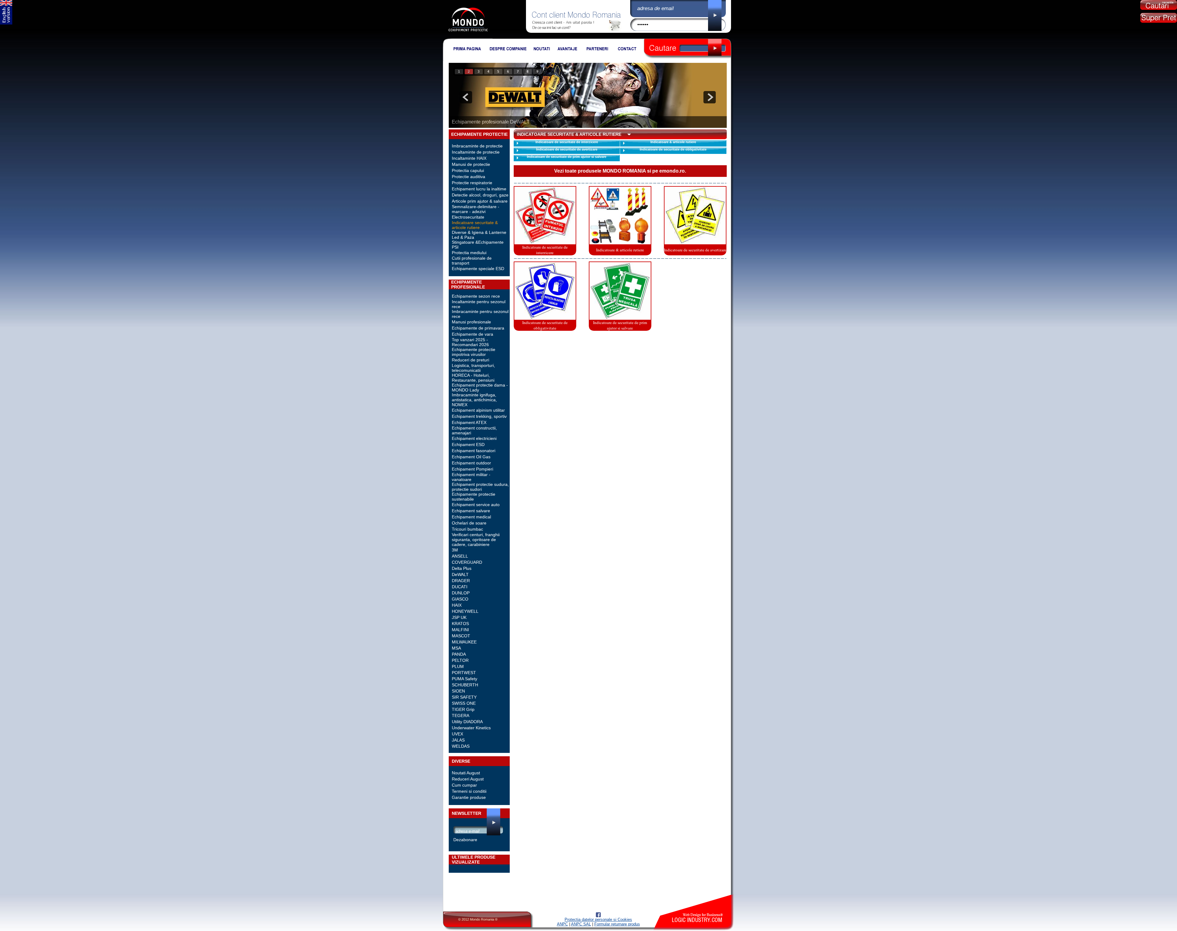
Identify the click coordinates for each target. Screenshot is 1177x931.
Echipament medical (471, 516)
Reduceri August (468, 778)
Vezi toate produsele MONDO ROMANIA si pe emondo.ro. (620, 171)
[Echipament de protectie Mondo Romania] (468, 37)
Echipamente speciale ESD (478, 268)
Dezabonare (465, 839)
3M (455, 550)
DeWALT (460, 574)
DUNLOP (461, 592)
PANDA (459, 654)
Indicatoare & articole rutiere (673, 142)
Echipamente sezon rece (476, 296)
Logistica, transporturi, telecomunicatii (473, 368)
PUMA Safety (464, 678)
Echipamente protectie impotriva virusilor (473, 352)
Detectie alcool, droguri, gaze (480, 195)
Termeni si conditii (469, 791)
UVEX (457, 733)
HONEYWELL (465, 611)
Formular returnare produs (617, 924)
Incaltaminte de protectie (476, 152)
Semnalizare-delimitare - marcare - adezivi (475, 209)
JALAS (458, 740)
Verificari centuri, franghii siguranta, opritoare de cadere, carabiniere (476, 539)
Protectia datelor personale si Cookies (598, 919)
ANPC (562, 924)
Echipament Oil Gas (471, 456)
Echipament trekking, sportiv (479, 416)
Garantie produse (469, 797)
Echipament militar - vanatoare (471, 477)
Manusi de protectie (471, 164)
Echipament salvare (471, 510)
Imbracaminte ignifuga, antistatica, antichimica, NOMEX (474, 399)
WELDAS (461, 746)
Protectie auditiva (468, 176)
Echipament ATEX (469, 422)
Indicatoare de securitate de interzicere (566, 142)
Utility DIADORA (467, 721)
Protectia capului (468, 170)
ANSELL (460, 556)
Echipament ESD (468, 444)
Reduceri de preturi (470, 359)
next (709, 97)
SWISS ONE (464, 703)
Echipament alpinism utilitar (478, 410)
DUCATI (459, 586)
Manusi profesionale (471, 321)
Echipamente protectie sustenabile (473, 497)
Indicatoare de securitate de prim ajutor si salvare (566, 156)
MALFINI (460, 629)
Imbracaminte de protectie (477, 145)
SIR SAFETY (464, 697)
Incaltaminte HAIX (469, 158)
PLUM (458, 666)
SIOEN (458, 691)
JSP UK (459, 617)
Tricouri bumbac (467, 529)
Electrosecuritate (468, 217)
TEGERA (460, 715)
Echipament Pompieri (472, 469)
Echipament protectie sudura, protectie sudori (480, 487)
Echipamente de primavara (478, 328)
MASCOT (461, 635)
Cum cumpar (464, 785)
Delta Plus (461, 568)
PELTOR (460, 660)
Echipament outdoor (471, 462)
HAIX (457, 605)
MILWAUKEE (464, 641)
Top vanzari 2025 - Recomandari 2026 (470, 342)
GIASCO (460, 599)
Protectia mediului (469, 252)
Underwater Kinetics (471, 727)
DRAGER (461, 580)
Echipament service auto (476, 504)
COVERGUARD (467, 562)
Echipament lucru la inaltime (479, 188)
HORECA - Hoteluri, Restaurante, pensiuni (473, 378)
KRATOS (460, 623)
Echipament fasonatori (473, 450)
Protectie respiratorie (472, 182)
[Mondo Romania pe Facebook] (598, 916)
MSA (456, 648)
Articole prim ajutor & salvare (480, 201)
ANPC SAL (581, 924)
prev (465, 97)
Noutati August (466, 772)
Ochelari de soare (469, 523)
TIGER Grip (463, 709)
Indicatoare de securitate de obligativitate (673, 149)
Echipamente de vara (472, 334)
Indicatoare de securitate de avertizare (566, 149)
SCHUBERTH (465, 684)
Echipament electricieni (474, 438)
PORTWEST (464, 672)
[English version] (6, 23)
